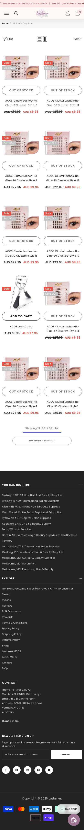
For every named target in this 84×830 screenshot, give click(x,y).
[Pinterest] (27, 770)
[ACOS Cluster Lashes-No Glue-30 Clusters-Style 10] (63, 217)
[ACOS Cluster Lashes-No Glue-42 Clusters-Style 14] (63, 292)
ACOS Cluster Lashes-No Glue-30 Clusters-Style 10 (62, 253)
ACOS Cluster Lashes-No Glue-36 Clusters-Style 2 (62, 404)
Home (5, 23)
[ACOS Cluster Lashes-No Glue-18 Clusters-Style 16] (21, 67)
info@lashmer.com (23, 698)
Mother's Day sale (22, 23)
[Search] (16, 13)
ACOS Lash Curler (21, 326)
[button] (39, 39)
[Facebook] (6, 770)
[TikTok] (38, 770)
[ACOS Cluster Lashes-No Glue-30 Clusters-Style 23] (63, 142)
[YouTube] (49, 770)
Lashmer (55, 798)
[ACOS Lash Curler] (21, 292)
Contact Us (10, 721)
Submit (66, 754)
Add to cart (21, 316)
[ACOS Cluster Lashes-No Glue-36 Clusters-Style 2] (63, 368)
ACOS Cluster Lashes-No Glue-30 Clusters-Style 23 (62, 178)
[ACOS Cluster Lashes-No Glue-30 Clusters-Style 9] (21, 142)
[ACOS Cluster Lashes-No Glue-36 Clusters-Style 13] (63, 67)
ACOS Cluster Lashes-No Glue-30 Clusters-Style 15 (21, 253)
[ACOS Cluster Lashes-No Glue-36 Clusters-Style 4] (21, 368)
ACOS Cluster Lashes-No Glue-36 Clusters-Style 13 (63, 103)
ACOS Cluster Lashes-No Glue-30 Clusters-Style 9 (21, 178)
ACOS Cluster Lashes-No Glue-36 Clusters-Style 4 (21, 404)
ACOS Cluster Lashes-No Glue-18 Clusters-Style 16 (21, 103)
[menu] (6, 13)
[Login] (68, 13)
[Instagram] (17, 770)
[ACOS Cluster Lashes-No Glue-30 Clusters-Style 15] (21, 217)
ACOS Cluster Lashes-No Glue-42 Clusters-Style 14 (62, 329)
